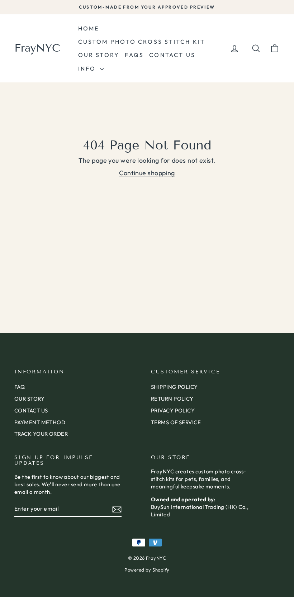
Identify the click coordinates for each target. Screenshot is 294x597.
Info (88, 68)
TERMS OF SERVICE (176, 422)
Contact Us (172, 54)
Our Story (99, 54)
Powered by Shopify (146, 570)
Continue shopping (147, 173)
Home (88, 28)
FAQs (134, 54)
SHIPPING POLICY (174, 386)
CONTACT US (31, 410)
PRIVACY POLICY (173, 410)
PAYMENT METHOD (39, 422)
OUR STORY (29, 398)
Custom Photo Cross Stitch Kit (141, 41)
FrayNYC (37, 48)
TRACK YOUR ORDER (41, 433)
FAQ (19, 386)
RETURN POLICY (172, 398)
